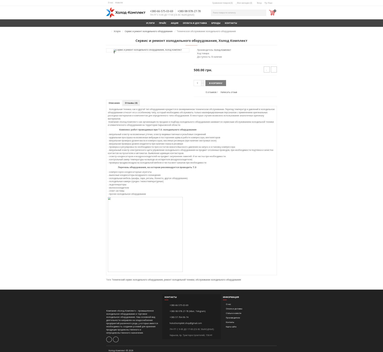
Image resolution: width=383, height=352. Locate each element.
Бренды (215, 23)
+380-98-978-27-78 (189, 11)
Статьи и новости (233, 313)
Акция (174, 23)
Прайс (162, 23)
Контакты (231, 23)
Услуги (150, 23)
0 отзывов (211, 92)
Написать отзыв (229, 92)
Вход (259, 3)
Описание (114, 102)
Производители (233, 318)
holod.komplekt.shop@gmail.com (186, 323)
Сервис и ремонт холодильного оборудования (148, 31)
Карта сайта (231, 327)
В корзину (215, 83)
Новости (119, 2)
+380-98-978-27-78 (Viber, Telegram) (188, 311)
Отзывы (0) (131, 102)
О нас (110, 2)
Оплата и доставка (195, 23)
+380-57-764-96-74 (179, 317)
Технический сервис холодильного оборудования (137, 279)
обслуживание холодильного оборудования (218, 279)
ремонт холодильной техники (179, 279)
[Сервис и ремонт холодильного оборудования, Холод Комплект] (148, 50)
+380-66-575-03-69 (161, 11)
